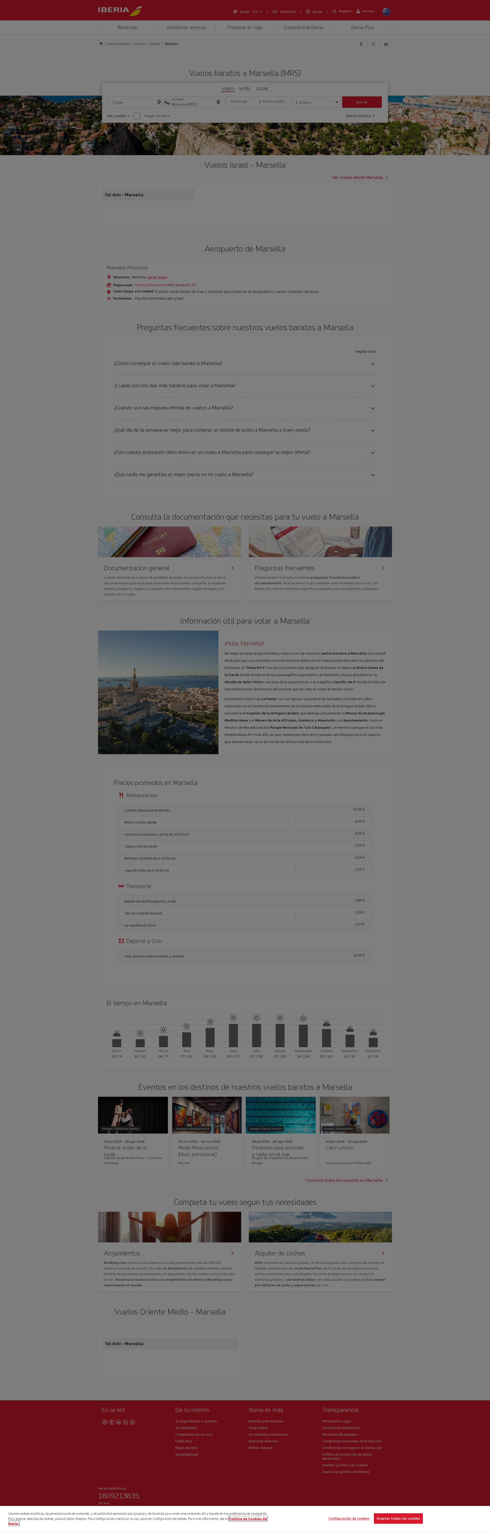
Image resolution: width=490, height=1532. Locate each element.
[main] (245, 1519)
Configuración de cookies (349, 1518)
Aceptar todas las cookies (398, 1518)
